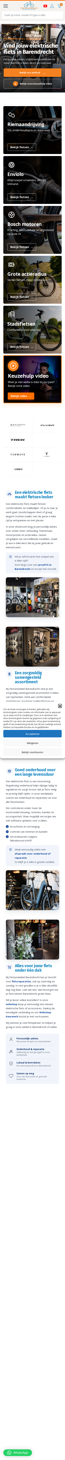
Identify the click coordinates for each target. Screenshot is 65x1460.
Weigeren (32, 742)
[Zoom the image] (17, 425)
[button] (60, 706)
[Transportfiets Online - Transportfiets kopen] (29, 6)
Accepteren (33, 733)
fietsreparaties (21, 981)
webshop (11, 1004)
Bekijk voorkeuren (32, 752)
